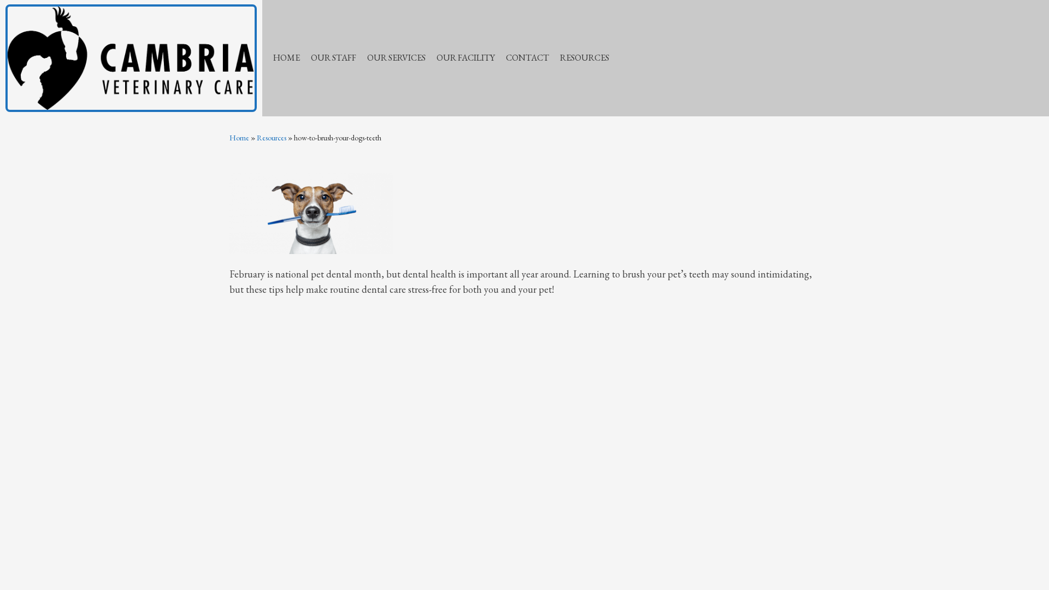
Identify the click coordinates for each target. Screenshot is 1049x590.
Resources (271, 138)
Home (239, 138)
